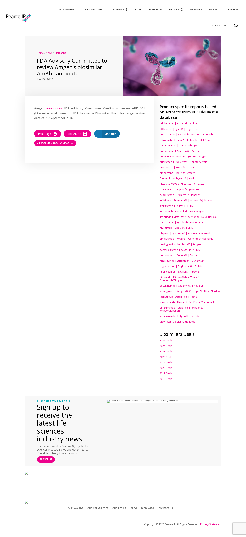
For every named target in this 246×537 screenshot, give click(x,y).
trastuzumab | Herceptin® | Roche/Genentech (187, 302)
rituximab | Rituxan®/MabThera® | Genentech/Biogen (181, 279)
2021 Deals (166, 362)
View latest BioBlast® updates (177, 321)
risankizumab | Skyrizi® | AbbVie (179, 271)
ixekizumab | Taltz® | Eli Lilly (176, 206)
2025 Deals (166, 340)
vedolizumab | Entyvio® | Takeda (179, 316)
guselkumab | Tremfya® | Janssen (180, 195)
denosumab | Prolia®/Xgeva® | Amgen (183, 156)
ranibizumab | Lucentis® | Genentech (182, 260)
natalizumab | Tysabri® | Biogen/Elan (182, 222)
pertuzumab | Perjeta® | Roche (178, 255)
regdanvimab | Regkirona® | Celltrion (182, 266)
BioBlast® (155, 9)
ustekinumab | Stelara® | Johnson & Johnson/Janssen (181, 309)
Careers (233, 9)
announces (54, 108)
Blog (138, 9)
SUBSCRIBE (46, 459)
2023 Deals (166, 351)
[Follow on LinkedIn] (216, 507)
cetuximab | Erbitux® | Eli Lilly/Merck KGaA (185, 140)
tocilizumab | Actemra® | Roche (178, 296)
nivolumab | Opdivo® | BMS (176, 227)
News (49, 53)
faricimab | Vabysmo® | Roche (178, 178)
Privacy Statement (210, 524)
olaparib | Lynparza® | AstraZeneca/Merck (185, 233)
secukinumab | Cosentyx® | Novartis (182, 285)
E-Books (174, 9)
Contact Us (219, 25)
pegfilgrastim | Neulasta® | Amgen (180, 244)
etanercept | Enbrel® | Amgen (177, 173)
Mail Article (74, 134)
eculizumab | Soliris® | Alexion (178, 167)
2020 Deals (166, 368)
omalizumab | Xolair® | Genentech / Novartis (186, 238)
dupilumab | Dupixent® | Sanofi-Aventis (183, 162)
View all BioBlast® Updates (55, 143)
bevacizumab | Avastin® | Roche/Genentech (186, 134)
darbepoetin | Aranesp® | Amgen (180, 151)
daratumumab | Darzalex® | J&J (178, 145)
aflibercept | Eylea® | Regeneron (179, 129)
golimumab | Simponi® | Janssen (179, 189)
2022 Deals (166, 357)
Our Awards (66, 9)
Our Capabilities (92, 9)
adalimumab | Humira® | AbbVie (179, 123)
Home (40, 53)
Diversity (215, 9)
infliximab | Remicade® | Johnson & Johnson (186, 200)
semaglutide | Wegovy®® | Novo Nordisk (190, 291)
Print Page (44, 134)
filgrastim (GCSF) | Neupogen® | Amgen (183, 184)
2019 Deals (166, 373)
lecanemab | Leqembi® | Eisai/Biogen (182, 211)
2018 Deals (166, 379)
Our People (117, 9)
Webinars (196, 9)
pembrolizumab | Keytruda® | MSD (181, 250)
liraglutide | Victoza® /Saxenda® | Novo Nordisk (188, 216)
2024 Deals (166, 346)
